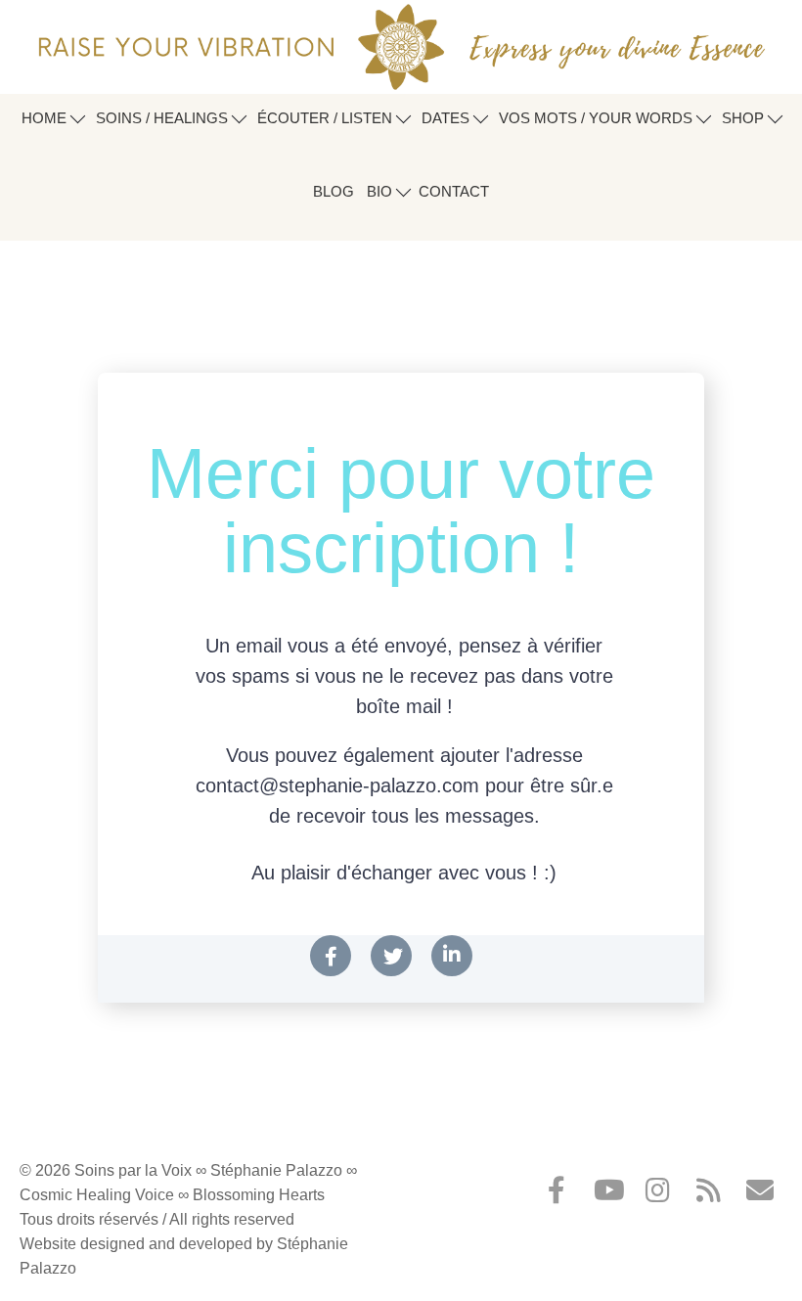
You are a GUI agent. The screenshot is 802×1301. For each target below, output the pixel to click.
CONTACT (454, 191)
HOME (46, 118)
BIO (381, 191)
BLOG (333, 191)
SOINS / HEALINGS (164, 118)
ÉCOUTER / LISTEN (326, 118)
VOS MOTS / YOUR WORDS (597, 118)
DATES (447, 118)
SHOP (745, 118)
